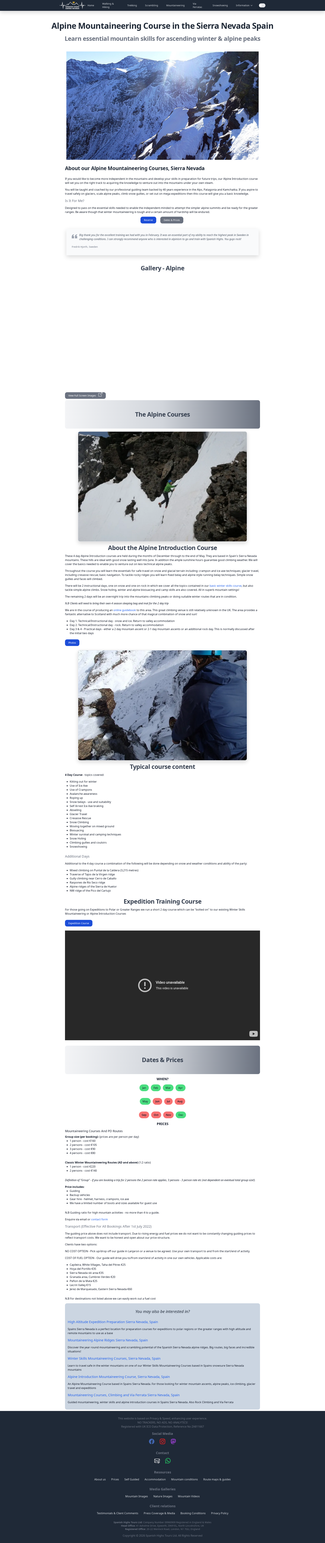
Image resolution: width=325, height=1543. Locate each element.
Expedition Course (78, 923)
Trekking (132, 5)
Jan (144, 1088)
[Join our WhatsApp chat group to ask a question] (168, 1462)
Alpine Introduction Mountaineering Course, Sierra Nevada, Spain (119, 1376)
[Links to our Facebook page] (151, 1443)
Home (91, 5)
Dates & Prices (172, 220)
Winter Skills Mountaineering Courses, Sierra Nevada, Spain (114, 1358)
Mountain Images (136, 1496)
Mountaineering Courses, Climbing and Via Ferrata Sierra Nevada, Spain (124, 1395)
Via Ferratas (197, 5)
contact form (99, 1219)
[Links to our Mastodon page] (173, 1443)
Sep (144, 1115)
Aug (179, 1101)
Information (243, 5)
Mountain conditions (184, 1479)
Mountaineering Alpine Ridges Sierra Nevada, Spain (108, 1340)
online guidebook (124, 610)
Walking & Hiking (108, 5)
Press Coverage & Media (159, 1513)
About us (100, 1479)
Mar (168, 1088)
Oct (156, 1115)
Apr (180, 1088)
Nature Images (162, 1496)
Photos (72, 642)
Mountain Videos (189, 1496)
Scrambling (151, 5)
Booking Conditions (193, 1513)
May (145, 1101)
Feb (156, 1088)
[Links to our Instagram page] (162, 1443)
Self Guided (131, 1479)
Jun (157, 1101)
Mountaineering (175, 5)
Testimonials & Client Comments (117, 1513)
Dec (180, 1115)
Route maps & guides (217, 1479)
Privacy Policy (219, 1513)
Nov (168, 1115)
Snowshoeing (220, 5)
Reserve (148, 220)
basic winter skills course (226, 586)
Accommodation (155, 1479)
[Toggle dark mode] (262, 5)
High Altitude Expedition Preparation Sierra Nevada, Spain (113, 1322)
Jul (168, 1101)
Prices (115, 1479)
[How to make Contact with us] (157, 1462)
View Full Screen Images (87, 394)
